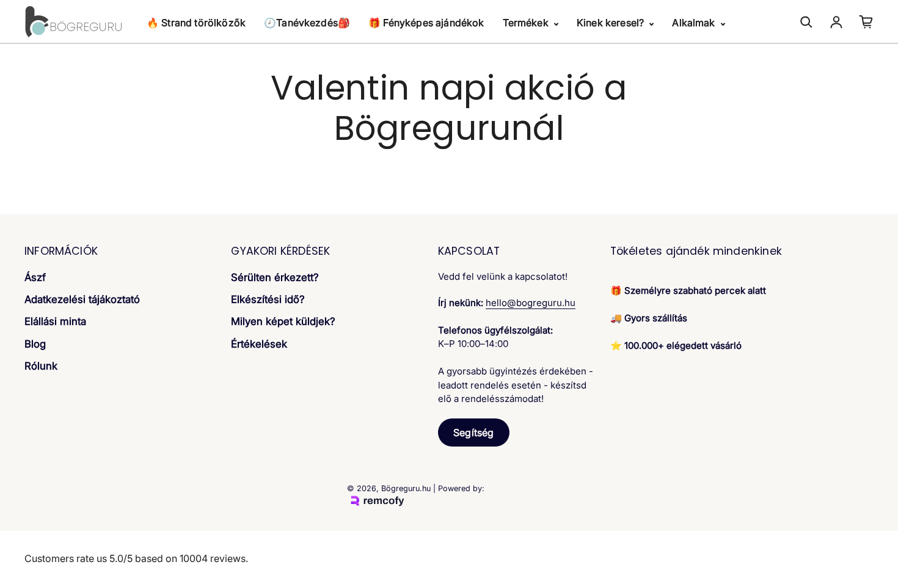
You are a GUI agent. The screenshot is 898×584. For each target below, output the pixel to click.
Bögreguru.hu (406, 488)
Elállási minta (55, 321)
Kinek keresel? (611, 22)
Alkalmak (694, 22)
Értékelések (259, 344)
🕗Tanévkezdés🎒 (307, 22)
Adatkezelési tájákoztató (82, 299)
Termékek (527, 22)
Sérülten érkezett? (275, 277)
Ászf (35, 277)
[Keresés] (806, 22)
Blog (35, 344)
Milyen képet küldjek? (283, 321)
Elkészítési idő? (268, 299)
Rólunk (40, 366)
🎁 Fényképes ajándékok (426, 22)
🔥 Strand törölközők (196, 22)
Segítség (473, 432)
